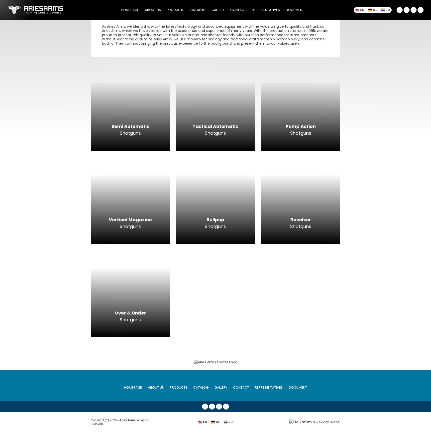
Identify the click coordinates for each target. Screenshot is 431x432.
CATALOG (198, 9)
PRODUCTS (175, 9)
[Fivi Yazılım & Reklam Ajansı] (305, 422)
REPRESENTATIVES (266, 9)
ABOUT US (153, 9)
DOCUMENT (295, 9)
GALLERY (218, 9)
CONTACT (238, 9)
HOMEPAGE (130, 9)
